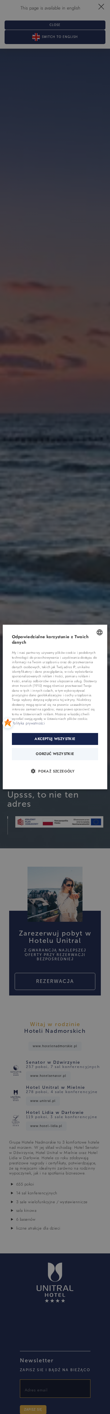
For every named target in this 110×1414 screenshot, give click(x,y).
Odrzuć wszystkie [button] (55, 754)
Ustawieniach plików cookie (67, 718)
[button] (55, 771)
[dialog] (55, 707)
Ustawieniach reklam (38, 714)
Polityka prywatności (28, 723)
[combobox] (100, 632)
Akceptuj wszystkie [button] (55, 739)
